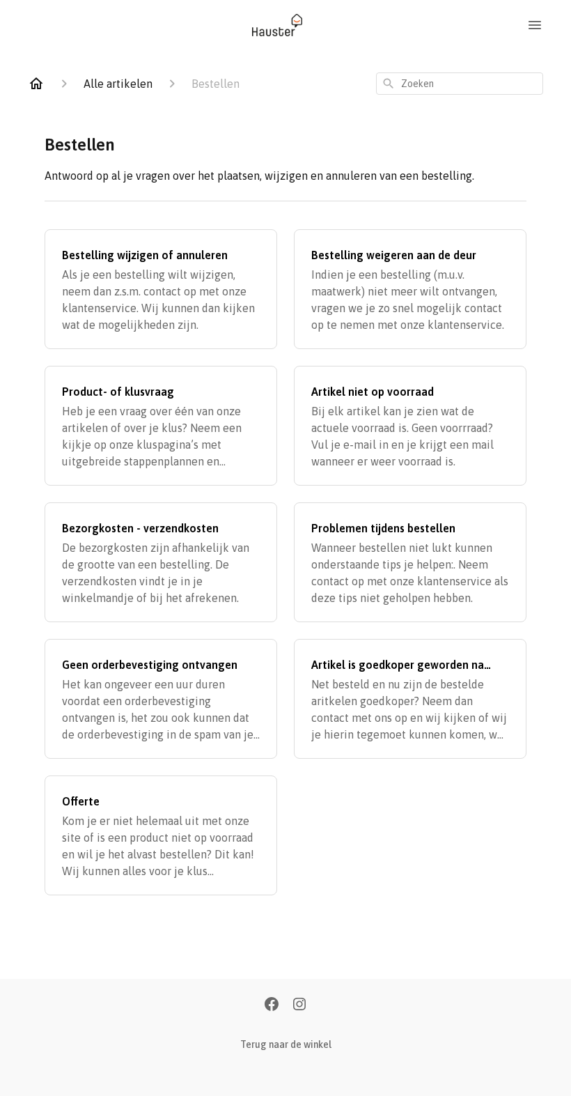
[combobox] (459, 83)
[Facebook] (271, 1005)
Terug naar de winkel (285, 1044)
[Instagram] (299, 1005)
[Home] (36, 83)
